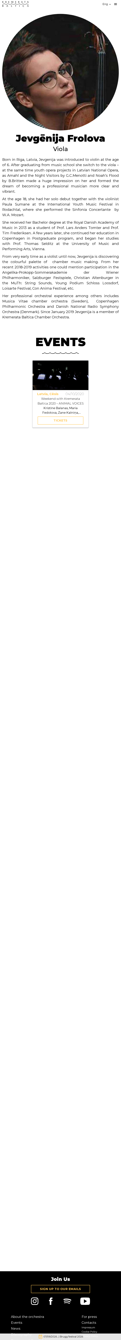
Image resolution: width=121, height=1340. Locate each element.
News (15, 1328)
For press (89, 1317)
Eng (107, 4)
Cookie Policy (89, 1331)
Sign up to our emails (60, 1289)
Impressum (88, 1327)
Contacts (89, 1323)
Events (16, 1323)
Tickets (60, 420)
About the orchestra (27, 1317)
